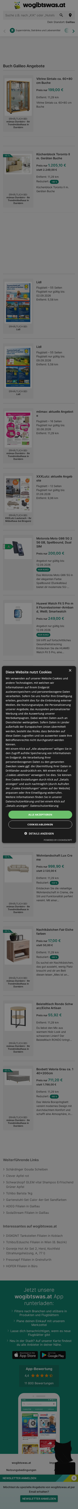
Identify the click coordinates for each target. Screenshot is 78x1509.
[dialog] (39, 754)
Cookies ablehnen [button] (40, 824)
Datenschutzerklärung (44, 806)
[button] (39, 833)
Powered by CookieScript (58, 839)
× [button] (70, 670)
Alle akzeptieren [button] (40, 814)
